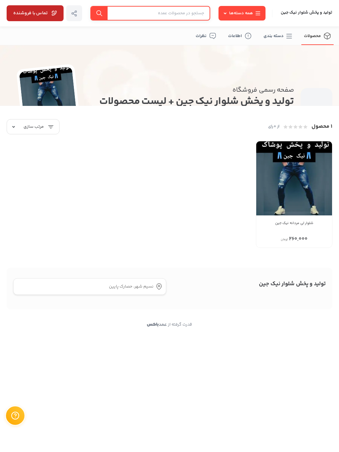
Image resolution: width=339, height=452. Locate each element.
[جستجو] (99, 13)
